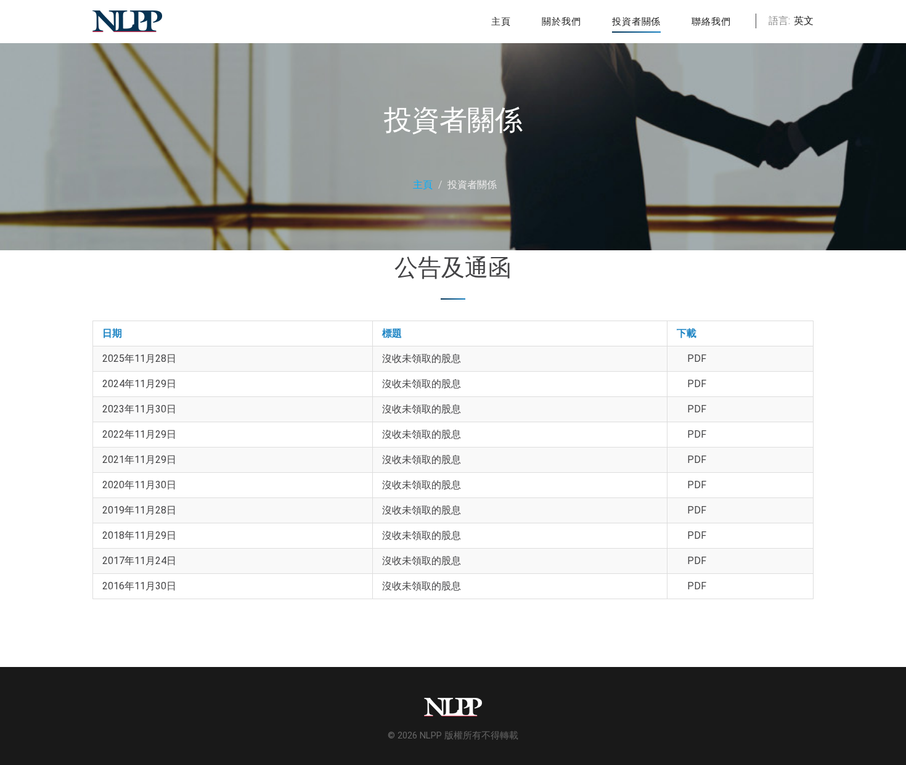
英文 (804, 21)
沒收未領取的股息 (421, 358)
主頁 (423, 184)
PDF (696, 358)
